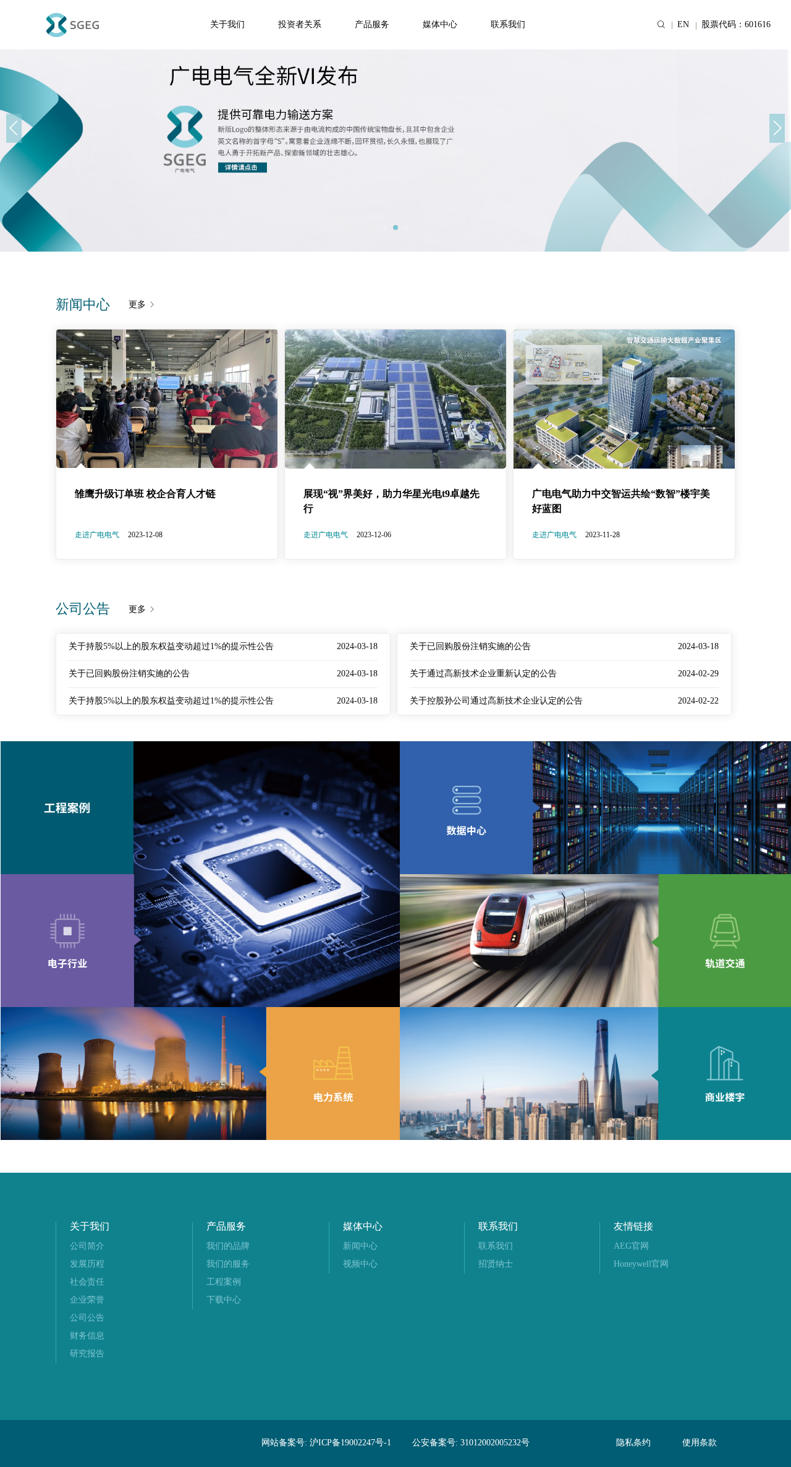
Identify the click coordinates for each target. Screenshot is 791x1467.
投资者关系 (299, 25)
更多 (138, 305)
